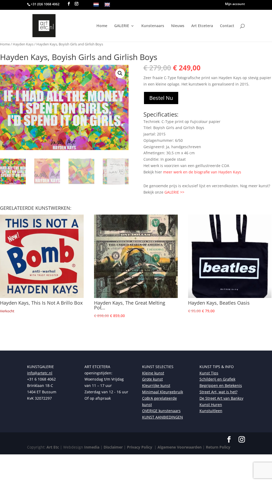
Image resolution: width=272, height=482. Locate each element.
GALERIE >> (174, 192)
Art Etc (52, 447)
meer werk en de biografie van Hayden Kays (202, 171)
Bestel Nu (161, 97)
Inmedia (91, 447)
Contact (227, 26)
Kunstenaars (152, 26)
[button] (120, 73)
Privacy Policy (139, 447)
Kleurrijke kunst (156, 385)
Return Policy (218, 447)
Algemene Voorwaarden (179, 447)
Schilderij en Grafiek (217, 379)
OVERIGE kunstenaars (161, 410)
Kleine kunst (153, 373)
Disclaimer (113, 447)
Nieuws (177, 26)
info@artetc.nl (39, 373)
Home (101, 26)
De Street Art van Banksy (221, 398)
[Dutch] (96, 4)
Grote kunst (152, 379)
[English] (107, 4)
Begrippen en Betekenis (220, 385)
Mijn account (235, 4)
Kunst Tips (208, 373)
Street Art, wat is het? (218, 391)
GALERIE (121, 26)
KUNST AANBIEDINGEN (162, 417)
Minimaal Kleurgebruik (162, 391)
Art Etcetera (202, 26)
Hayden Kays (23, 44)
